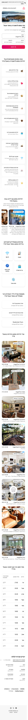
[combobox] (13, 37)
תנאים (11, 712)
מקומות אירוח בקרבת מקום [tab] (19, 660)
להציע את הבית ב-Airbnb (9, 8)
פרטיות (15, 712)
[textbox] (19, 42)
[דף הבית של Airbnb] (24, 8)
